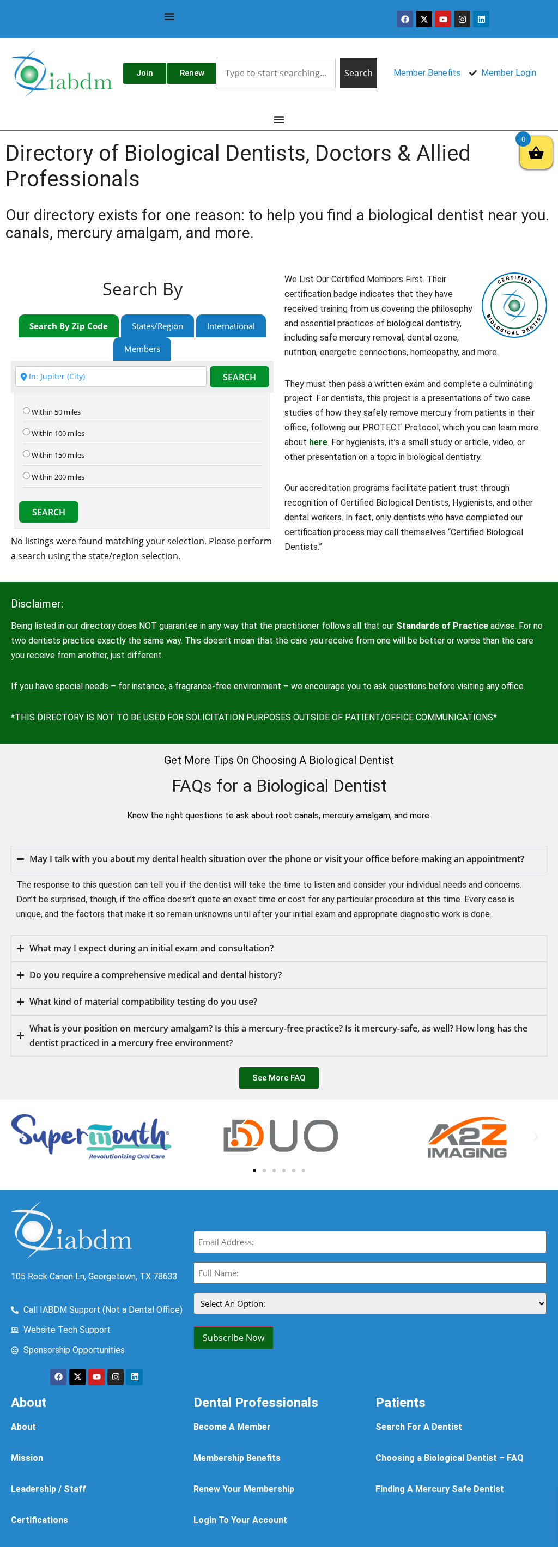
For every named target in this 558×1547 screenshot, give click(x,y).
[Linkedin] (481, 19)
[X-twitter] (424, 19)
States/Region (157, 325)
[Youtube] (443, 19)
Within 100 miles (58, 433)
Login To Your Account (240, 1520)
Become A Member (232, 1427)
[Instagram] (462, 19)
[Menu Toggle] (169, 16)
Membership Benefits (237, 1458)
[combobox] (275, 73)
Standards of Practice (442, 626)
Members (142, 348)
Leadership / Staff (48, 1489)
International (231, 325)
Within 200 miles (58, 477)
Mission (27, 1458)
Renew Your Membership (243, 1489)
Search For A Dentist (418, 1427)
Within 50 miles (56, 412)
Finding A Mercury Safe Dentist (439, 1489)
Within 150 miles (58, 455)
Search (239, 377)
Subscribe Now (233, 1338)
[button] (21, 1136)
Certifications (39, 1520)
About (23, 1427)
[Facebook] (405, 19)
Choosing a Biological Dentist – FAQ (449, 1458)
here (318, 442)
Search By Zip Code (68, 325)
